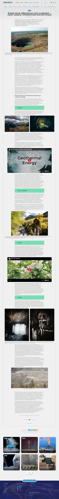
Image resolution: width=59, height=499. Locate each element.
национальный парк (28, 205)
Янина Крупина (29, 423)
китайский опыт (34, 246)
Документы (6, 492)
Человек (10, 6)
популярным (17, 137)
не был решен (38, 83)
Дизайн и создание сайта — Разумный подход (50, 497)
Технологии (25, 6)
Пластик (15, 6)
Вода (30, 6)
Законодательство (51, 6)
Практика (26, 2)
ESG (42, 6)
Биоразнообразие (36, 6)
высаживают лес (18, 134)
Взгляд (21, 2)
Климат (5, 6)
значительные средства (19, 199)
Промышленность (27, 415)
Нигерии (19, 76)
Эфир (37, 2)
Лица (34, 2)
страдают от (17, 68)
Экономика (37, 415)
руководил (19, 350)
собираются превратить (37, 142)
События (17, 2)
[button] (29, 430)
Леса (23, 415)
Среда (30, 2)
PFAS (45, 6)
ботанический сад (38, 351)
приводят (26, 79)
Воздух (19, 6)
